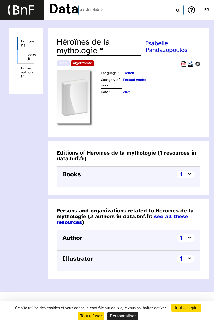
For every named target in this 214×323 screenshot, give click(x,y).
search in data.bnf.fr (94, 9)
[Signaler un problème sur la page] (100, 51)
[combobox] (131, 10)
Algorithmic (82, 63)
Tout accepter (186, 307)
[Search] (177, 9)
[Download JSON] (197, 66)
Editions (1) (27, 43)
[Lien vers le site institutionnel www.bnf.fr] (22, 10)
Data (64, 9)
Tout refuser (91, 316)
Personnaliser (123, 316)
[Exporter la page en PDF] (183, 66)
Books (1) (30, 57)
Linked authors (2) (27, 72)
